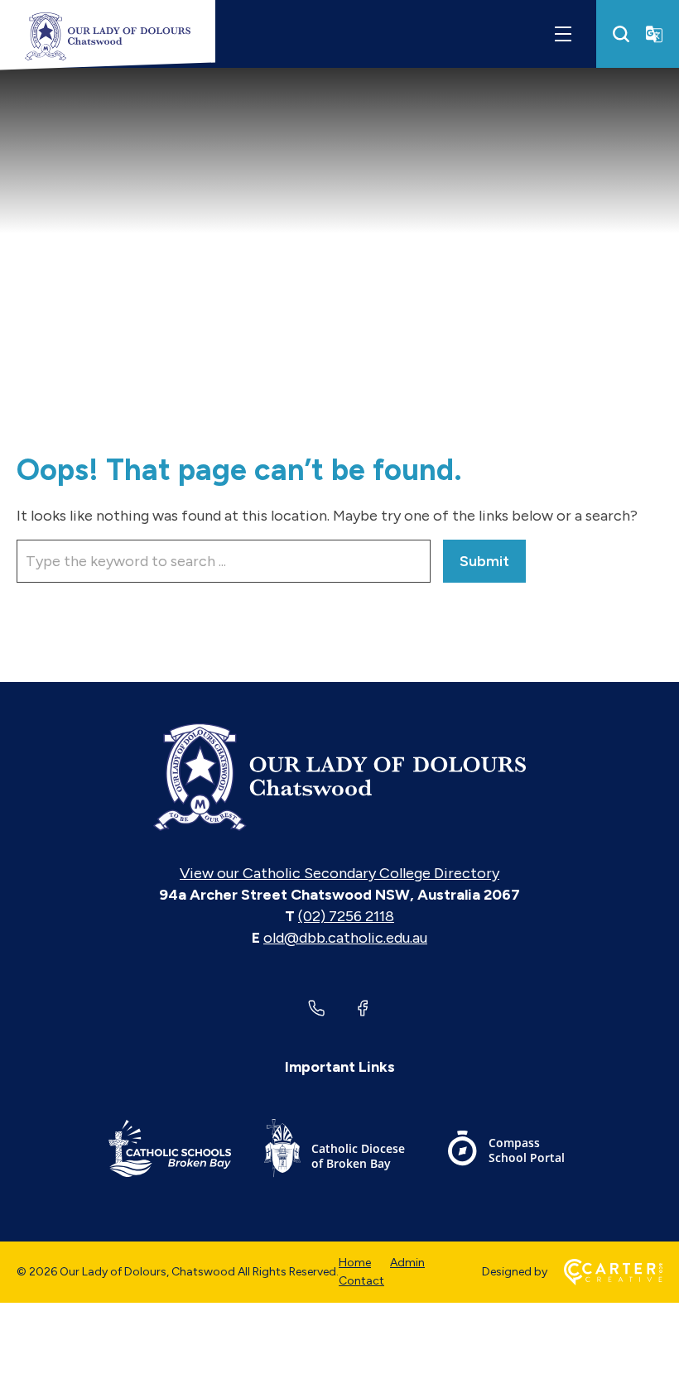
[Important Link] (169, 1151)
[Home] (339, 777)
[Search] (621, 34)
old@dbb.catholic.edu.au (345, 938)
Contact (361, 1281)
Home (355, 1263)
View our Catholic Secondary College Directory (339, 873)
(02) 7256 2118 (346, 916)
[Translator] (654, 34)
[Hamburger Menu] (563, 33)
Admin (407, 1263)
